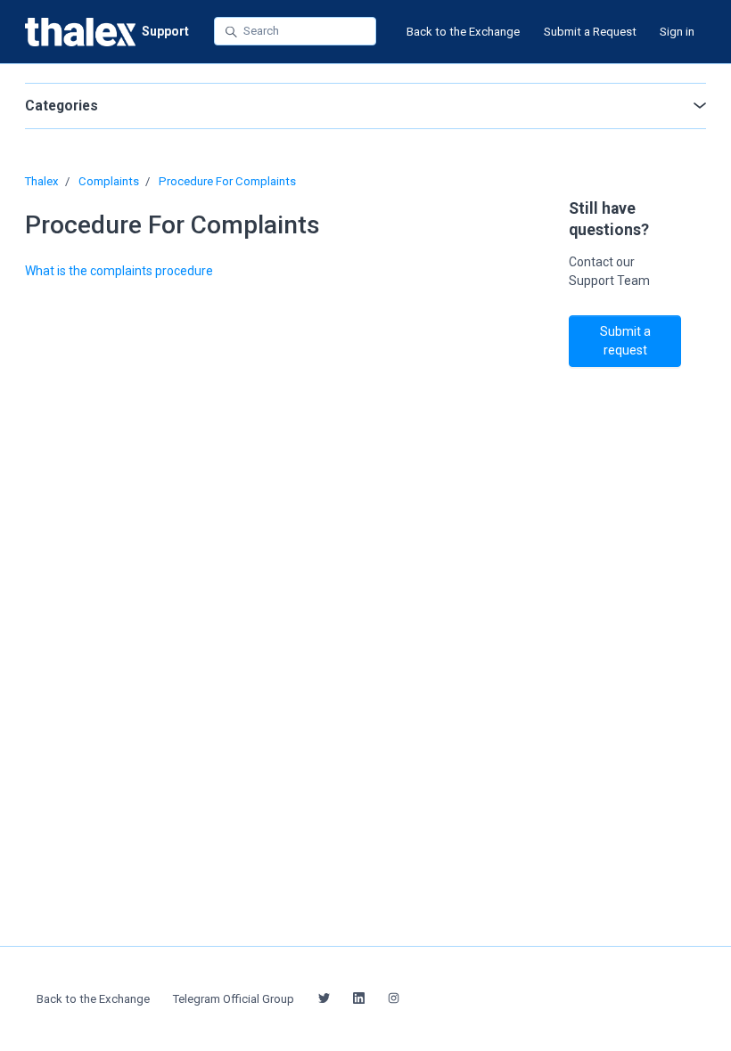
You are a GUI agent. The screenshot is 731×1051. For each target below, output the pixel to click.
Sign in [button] (677, 31)
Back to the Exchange (463, 31)
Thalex (42, 181)
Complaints (108, 181)
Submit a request (625, 340)
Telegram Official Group (233, 999)
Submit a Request (590, 31)
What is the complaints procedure (119, 271)
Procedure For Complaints (227, 181)
